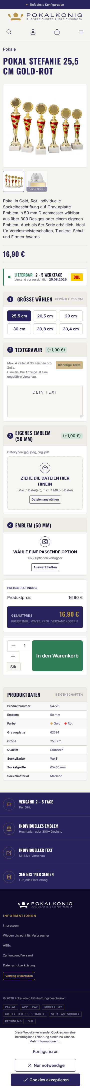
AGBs (7, 945)
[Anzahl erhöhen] (13, 656)
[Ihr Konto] (33, 32)
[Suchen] (9, 32)
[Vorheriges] (13, 126)
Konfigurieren (45, 1051)
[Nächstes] (76, 126)
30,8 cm (45, 328)
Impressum (11, 925)
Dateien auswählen (45, 499)
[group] (45, 125)
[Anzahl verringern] (13, 645)
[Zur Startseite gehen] (45, 16)
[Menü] (81, 32)
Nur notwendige (49, 1065)
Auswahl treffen (45, 567)
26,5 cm (45, 315)
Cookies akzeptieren (49, 1079)
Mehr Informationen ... (45, 1041)
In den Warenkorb (57, 656)
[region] (45, 126)
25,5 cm (19, 315)
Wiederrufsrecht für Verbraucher (26, 935)
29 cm (71, 315)
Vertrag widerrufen (19, 976)
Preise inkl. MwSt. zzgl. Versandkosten (44, 621)
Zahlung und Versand (18, 955)
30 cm (19, 328)
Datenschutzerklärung (19, 965)
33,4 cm (71, 328)
